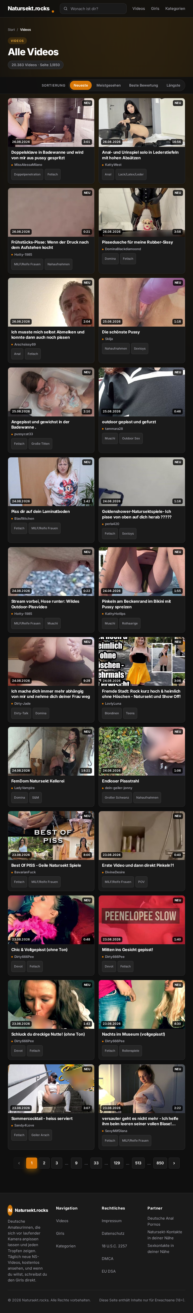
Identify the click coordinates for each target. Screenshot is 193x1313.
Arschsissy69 (25, 344)
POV (141, 882)
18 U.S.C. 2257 (114, 1246)
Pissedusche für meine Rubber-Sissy (137, 242)
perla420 (112, 524)
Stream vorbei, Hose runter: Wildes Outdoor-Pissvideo (45, 604)
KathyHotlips (115, 614)
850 (160, 1163)
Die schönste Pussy (121, 331)
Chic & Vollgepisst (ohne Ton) (39, 949)
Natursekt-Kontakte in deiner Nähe (166, 1234)
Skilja (109, 339)
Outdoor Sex (131, 438)
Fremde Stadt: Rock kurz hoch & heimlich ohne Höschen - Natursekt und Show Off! (141, 694)
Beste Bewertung (143, 85)
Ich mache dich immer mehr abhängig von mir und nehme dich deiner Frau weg (50, 694)
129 (117, 1163)
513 (138, 1163)
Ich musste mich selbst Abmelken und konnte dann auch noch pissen (47, 334)
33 (96, 1163)
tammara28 (114, 429)
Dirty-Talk (21, 713)
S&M (35, 797)
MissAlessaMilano (28, 165)
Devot (18, 966)
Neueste (81, 85)
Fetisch (52, 174)
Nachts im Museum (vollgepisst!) (133, 1034)
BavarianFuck (25, 872)
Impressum (112, 1220)
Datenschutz (113, 1233)
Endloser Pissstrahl (120, 780)
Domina (110, 258)
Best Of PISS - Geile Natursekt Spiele (46, 865)
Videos (138, 8)
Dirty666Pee (24, 957)
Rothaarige (130, 623)
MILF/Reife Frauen (27, 264)
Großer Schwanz (117, 797)
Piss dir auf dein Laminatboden (40, 511)
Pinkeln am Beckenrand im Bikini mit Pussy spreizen (136, 604)
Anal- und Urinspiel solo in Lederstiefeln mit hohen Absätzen (140, 155)
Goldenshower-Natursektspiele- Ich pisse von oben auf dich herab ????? (137, 514)
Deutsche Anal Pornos (166, 1221)
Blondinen (112, 713)
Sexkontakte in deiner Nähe (166, 1248)
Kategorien (175, 8)
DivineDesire (115, 872)
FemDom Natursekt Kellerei (37, 780)
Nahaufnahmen (58, 264)
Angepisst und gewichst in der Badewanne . (40, 424)
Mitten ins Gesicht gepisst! (127, 949)
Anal (108, 174)
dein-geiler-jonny (118, 788)
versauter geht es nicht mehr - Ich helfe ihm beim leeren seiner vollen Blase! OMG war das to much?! (140, 1121)
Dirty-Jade (22, 703)
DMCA (107, 1258)
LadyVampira (24, 788)
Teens (130, 713)
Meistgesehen (108, 85)
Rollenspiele (130, 1051)
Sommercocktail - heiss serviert (42, 1118)
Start (11, 30)
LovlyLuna (113, 703)
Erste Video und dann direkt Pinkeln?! (138, 865)
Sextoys (140, 348)
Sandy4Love (24, 1125)
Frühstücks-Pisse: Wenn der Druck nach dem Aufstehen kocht (50, 245)
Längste (173, 85)
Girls (155, 8)
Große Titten (40, 443)
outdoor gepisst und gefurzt (129, 421)
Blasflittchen (24, 518)
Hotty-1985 (23, 254)
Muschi (110, 438)
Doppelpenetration (27, 174)
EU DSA (109, 1271)
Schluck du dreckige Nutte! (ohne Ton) (48, 1034)
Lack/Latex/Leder (131, 174)
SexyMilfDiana (116, 1131)
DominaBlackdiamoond (123, 249)
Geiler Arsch (40, 1135)
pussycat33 (23, 434)
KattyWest (113, 165)
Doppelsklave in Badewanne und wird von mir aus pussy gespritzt (47, 155)
